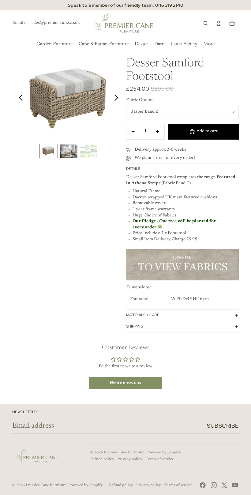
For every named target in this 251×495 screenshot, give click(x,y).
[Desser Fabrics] (182, 265)
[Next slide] (118, 99)
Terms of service (160, 459)
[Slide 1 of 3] (48, 151)
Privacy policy (130, 459)
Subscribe (223, 425)
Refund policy (102, 459)
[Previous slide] (19, 99)
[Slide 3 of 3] (88, 151)
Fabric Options (140, 100)
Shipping (134, 326)
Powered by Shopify (163, 452)
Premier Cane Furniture (124, 452)
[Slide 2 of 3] (68, 151)
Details (133, 168)
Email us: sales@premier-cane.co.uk (46, 23)
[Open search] (205, 23)
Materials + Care (142, 315)
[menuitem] (209, 44)
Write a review (125, 383)
